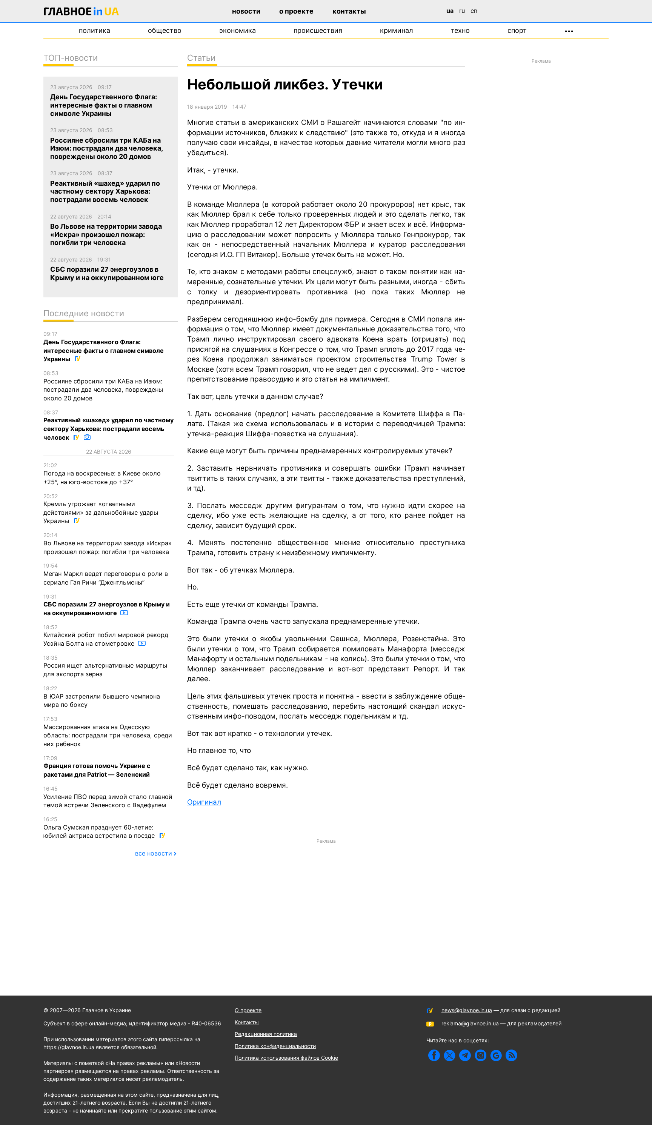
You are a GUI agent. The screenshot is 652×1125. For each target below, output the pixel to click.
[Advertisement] (326, 900)
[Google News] (496, 1055)
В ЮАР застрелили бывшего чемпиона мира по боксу (101, 696)
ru (462, 10)
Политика (94, 30)
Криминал (396, 30)
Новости (246, 11)
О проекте (296, 11)
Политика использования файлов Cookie (286, 1057)
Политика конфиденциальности (275, 1046)
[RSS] (511, 1055)
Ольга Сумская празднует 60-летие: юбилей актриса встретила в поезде (100, 827)
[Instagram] (480, 1055)
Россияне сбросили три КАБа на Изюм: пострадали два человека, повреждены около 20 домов (103, 386)
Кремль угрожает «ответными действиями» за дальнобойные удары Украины (100, 509)
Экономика (237, 30)
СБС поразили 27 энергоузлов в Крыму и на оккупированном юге (106, 605)
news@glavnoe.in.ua (466, 1010)
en (474, 10)
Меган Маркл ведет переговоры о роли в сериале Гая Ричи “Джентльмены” (105, 574)
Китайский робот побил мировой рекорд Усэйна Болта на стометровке (105, 635)
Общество (164, 30)
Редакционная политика (266, 1034)
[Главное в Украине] (81, 12)
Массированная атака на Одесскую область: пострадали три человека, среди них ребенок (107, 732)
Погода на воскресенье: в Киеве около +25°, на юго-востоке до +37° (102, 473)
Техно (460, 30)
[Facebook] (434, 1055)
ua (450, 10)
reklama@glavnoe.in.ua (470, 1023)
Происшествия (318, 30)
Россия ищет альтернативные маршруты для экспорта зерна (105, 666)
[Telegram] (465, 1055)
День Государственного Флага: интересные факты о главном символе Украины (103, 347)
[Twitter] (449, 1055)
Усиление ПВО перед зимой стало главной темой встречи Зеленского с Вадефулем (107, 797)
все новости (153, 853)
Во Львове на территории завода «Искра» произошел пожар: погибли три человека (107, 543)
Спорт (517, 30)
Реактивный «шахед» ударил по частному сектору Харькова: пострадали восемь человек (108, 425)
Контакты (349, 11)
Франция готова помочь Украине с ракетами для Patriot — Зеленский (97, 766)
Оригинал (204, 802)
